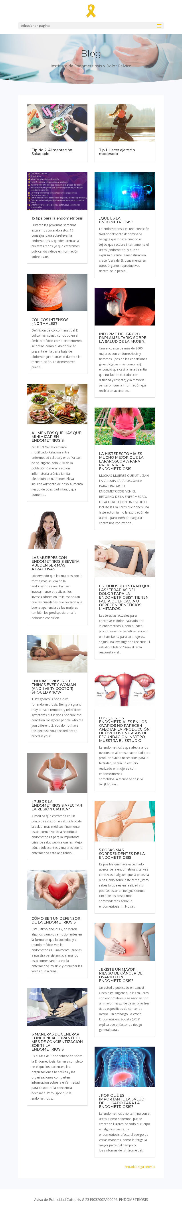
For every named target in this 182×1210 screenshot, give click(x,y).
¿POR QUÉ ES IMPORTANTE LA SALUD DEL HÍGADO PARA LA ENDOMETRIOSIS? (121, 1101)
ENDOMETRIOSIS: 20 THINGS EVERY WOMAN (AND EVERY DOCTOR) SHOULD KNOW (54, 686)
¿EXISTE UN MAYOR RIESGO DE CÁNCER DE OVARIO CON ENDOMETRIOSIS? (120, 975)
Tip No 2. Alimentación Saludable (52, 152)
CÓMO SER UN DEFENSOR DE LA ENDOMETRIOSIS (56, 920)
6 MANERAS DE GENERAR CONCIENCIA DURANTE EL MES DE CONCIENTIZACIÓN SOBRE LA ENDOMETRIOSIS (57, 1041)
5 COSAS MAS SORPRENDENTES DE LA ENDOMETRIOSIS (122, 854)
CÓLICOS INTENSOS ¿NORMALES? (50, 322)
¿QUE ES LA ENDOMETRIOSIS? (116, 220)
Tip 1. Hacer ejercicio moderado (117, 152)
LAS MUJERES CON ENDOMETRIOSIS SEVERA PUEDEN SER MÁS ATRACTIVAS (55, 563)
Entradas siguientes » (140, 1167)
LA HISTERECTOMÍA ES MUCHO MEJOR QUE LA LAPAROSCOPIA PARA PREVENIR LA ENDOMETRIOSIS (121, 461)
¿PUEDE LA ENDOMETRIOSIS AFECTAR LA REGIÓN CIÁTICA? (57, 805)
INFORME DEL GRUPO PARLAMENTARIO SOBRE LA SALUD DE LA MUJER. (122, 338)
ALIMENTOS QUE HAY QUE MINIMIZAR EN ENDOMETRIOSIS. (56, 437)
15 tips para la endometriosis (57, 218)
